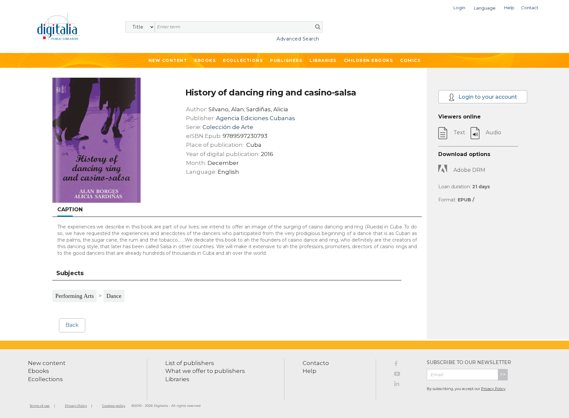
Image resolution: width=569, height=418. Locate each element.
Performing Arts (74, 296)
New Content (168, 60)
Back (72, 325)
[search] (318, 26)
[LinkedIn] (405, 385)
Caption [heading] (70, 209)
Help (309, 371)
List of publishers (189, 363)
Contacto (316, 363)
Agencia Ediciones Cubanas (255, 118)
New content (47, 363)
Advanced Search (298, 39)
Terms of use (40, 406)
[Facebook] (405, 365)
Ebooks (205, 60)
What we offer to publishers (205, 371)
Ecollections (243, 60)
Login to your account (487, 97)
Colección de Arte (228, 127)
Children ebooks (368, 60)
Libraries (323, 60)
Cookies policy (113, 406)
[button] (459, 7)
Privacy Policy (493, 388)
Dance (114, 296)
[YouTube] (405, 375)
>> (503, 374)
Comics (410, 60)
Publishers (286, 60)
